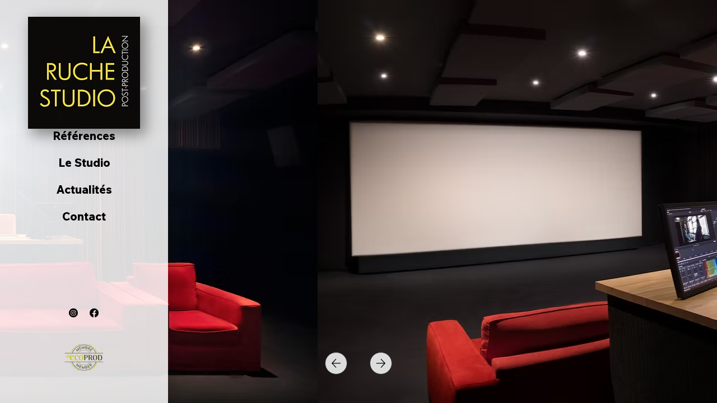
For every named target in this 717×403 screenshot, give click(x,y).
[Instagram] (73, 312)
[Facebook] (94, 312)
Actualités (84, 189)
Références (84, 136)
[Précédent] (336, 363)
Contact (84, 216)
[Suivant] (381, 363)
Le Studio (84, 163)
